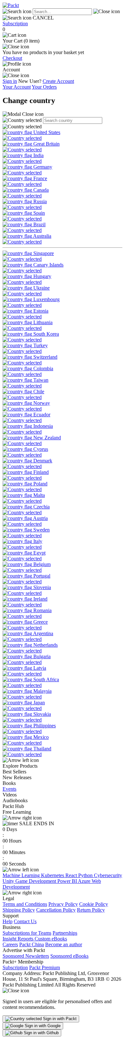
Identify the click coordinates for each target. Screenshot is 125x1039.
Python (86, 875)
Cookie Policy (93, 904)
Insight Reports (19, 938)
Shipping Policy (19, 910)
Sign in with (59, 1018)
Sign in (10, 81)
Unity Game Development (30, 881)
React (71, 875)
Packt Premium (44, 967)
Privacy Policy (63, 904)
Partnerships (65, 933)
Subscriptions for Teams (27, 933)
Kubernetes (53, 875)
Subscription (15, 23)
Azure (85, 881)
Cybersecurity (108, 875)
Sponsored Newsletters (26, 956)
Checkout (12, 58)
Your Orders (44, 87)
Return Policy (91, 910)
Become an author (63, 944)
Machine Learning (22, 875)
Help (8, 921)
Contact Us (25, 921)
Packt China (31, 944)
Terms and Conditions (25, 904)
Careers (10, 944)
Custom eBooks (51, 938)
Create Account (58, 81)
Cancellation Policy (56, 910)
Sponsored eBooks (69, 956)
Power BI (67, 881)
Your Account (17, 87)
